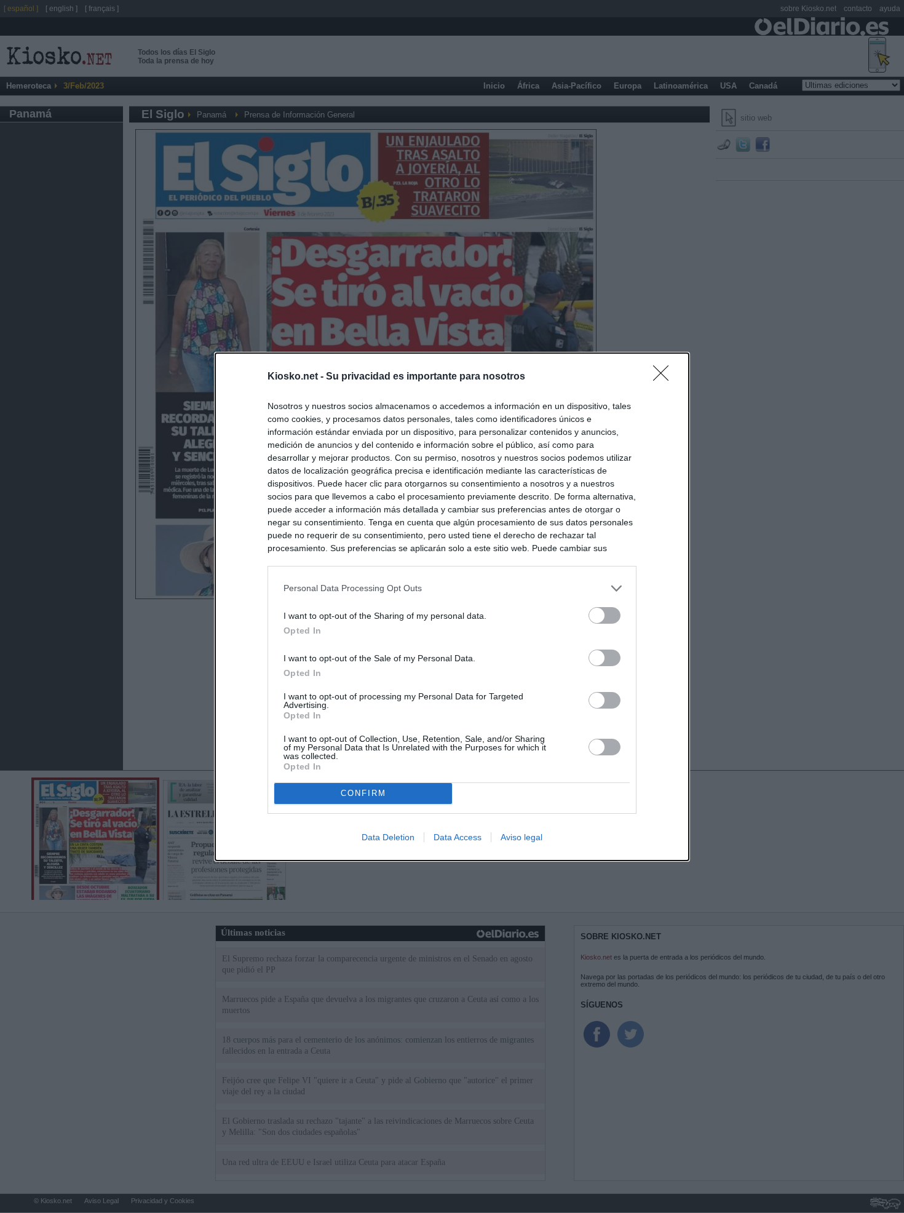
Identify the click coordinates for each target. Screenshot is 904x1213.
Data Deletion (388, 837)
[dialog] (452, 607)
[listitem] (452, 588)
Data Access (458, 837)
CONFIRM (363, 793)
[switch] (605, 615)
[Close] (664, 377)
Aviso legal (521, 837)
